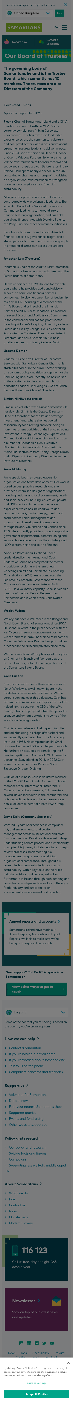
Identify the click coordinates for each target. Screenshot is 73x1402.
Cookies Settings (36, 1383)
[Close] (68, 1363)
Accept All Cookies (36, 1394)
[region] (36, 1380)
